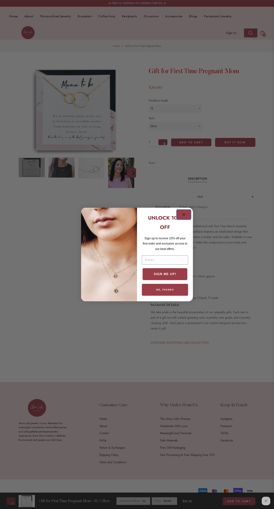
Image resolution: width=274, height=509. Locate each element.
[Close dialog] (184, 215)
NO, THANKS (165, 289)
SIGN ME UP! (165, 274)
